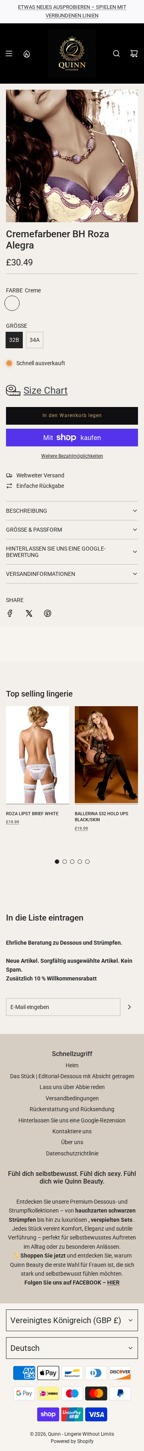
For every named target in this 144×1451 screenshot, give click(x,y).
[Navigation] (9, 53)
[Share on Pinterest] (47, 614)
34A (35, 340)
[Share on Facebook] (10, 614)
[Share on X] (29, 614)
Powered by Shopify (72, 1441)
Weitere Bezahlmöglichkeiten (72, 456)
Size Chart (46, 390)
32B (14, 340)
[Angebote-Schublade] (26, 53)
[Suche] (116, 53)
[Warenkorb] (134, 53)
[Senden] (129, 1007)
